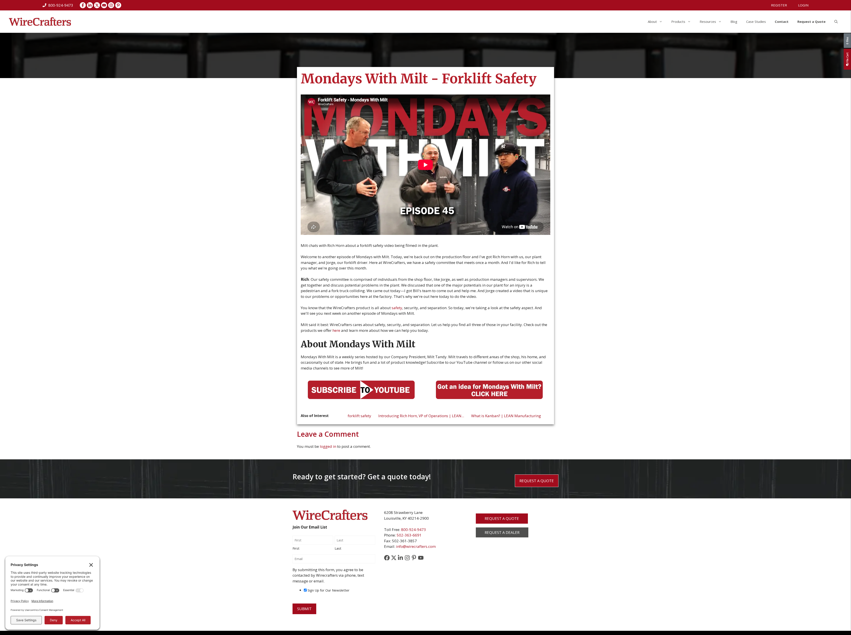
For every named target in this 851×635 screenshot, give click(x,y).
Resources (708, 21)
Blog (733, 21)
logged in (328, 446)
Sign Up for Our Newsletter (328, 590)
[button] (836, 21)
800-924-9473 (413, 529)
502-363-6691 (409, 535)
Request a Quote (811, 21)
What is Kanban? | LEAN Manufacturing (506, 415)
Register (779, 5)
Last (338, 548)
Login (803, 5)
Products (678, 21)
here (336, 330)
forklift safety (359, 415)
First (296, 548)
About (652, 21)
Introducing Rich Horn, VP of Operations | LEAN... (421, 415)
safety (397, 307)
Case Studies (756, 21)
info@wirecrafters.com (416, 546)
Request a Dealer (502, 532)
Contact (782, 21)
